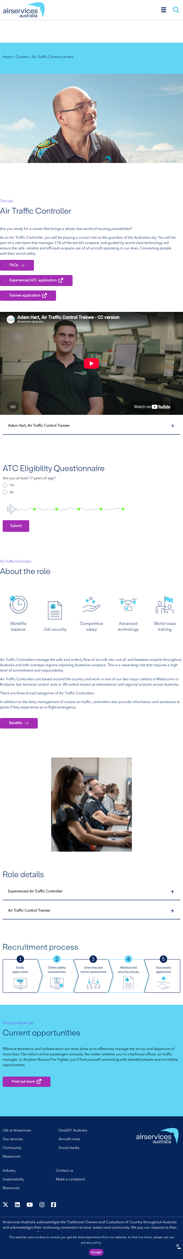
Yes (12, 485)
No (12, 492)
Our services (13, 1139)
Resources (11, 1188)
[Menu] (164, 10)
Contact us (64, 1171)
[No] (179, 1248)
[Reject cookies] (177, 1245)
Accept (96, 1252)
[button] (91, 426)
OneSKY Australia (72, 1130)
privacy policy (91, 1242)
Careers (22, 57)
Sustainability (13, 1179)
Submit (16, 526)
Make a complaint (70, 1179)
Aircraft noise (69, 1139)
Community (12, 1148)
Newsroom (12, 1157)
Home (7, 57)
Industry (9, 1171)
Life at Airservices (17, 1130)
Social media (68, 1148)
